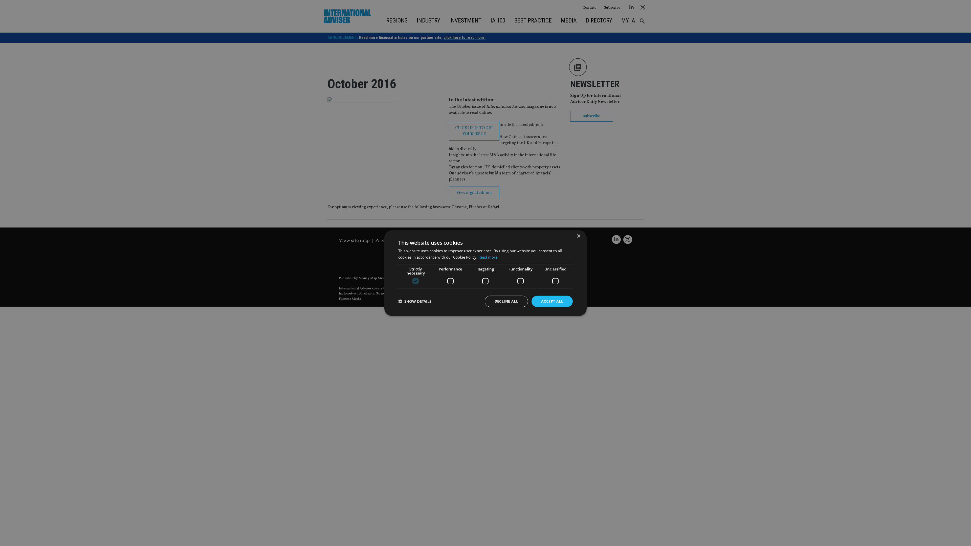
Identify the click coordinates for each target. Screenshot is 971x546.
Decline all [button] (506, 301)
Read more (487, 257)
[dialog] (485, 273)
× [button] (578, 236)
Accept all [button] (552, 301)
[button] (414, 301)
